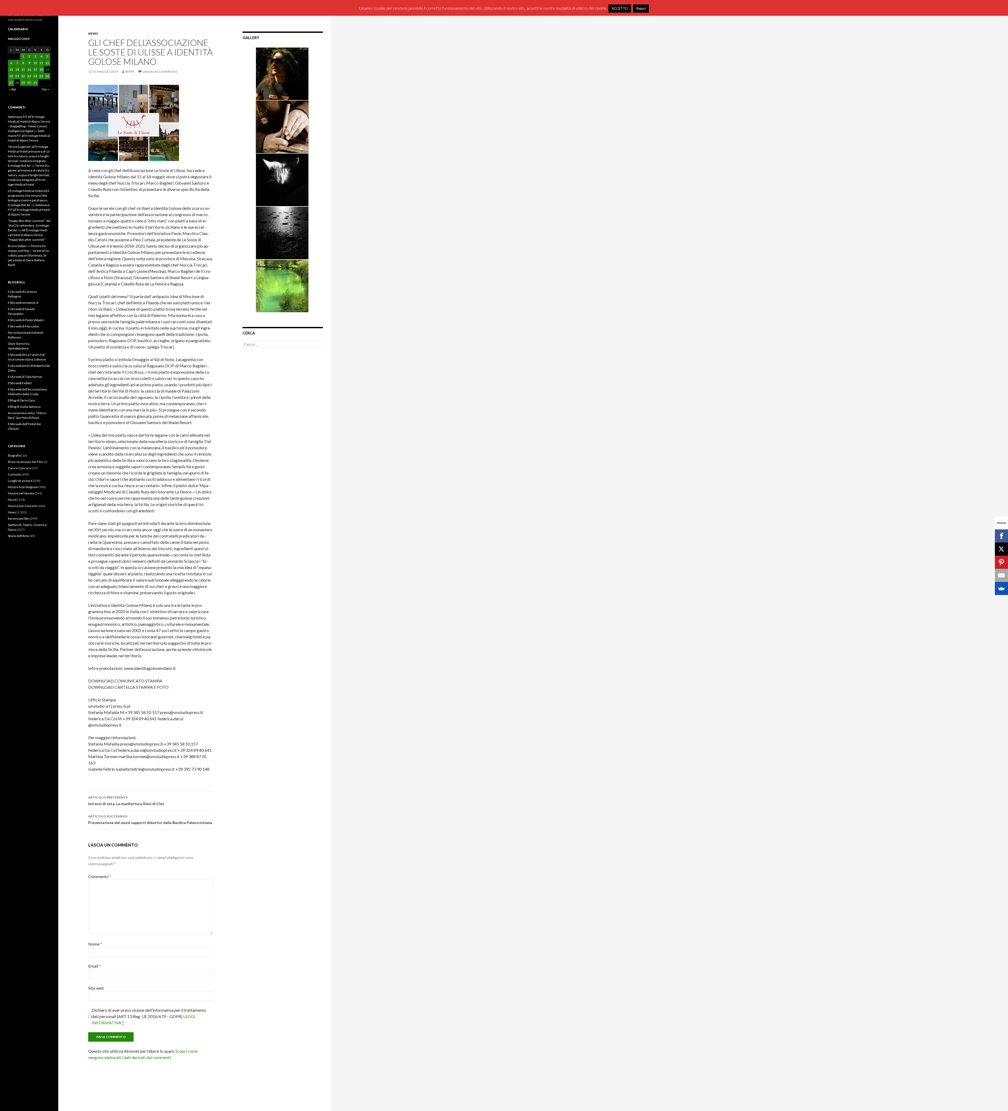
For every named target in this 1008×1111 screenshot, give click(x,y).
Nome (95, 943)
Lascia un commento (160, 72)
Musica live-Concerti (22, 506)
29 (23, 83)
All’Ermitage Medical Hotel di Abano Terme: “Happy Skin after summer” (28, 235)
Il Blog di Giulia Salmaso (24, 407)
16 (29, 69)
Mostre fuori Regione (23, 487)
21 (17, 76)
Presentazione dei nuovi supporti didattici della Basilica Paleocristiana (150, 819)
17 (35, 69)
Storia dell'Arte (18, 536)
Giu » (45, 89)
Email (94, 965)
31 (35, 83)
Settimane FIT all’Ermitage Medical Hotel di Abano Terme (29, 135)
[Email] (1001, 575)
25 (41, 76)
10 (35, 63)
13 (11, 69)
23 (29, 76)
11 (41, 63)
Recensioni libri (18, 518)
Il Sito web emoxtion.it (23, 303)
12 (47, 63)
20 (11, 76)
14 (17, 69)
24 (35, 76)
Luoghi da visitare (20, 481)
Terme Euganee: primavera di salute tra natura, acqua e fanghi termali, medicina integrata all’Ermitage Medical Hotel (29, 175)
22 (23, 76)
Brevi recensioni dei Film (25, 462)
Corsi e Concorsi (19, 468)
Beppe (130, 72)
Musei (12, 500)
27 (11, 83)
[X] (1001, 549)
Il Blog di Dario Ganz (21, 400)
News (93, 33)
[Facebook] (1001, 536)
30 (29, 83)
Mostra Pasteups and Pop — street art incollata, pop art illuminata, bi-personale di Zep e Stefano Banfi (29, 255)
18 (41, 69)
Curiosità (14, 474)
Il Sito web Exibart (20, 383)
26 (47, 76)
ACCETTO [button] (620, 8)
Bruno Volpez (17, 246)
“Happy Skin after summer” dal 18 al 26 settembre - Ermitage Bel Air (29, 225)
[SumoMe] (1001, 588)
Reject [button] (641, 8)
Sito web (96, 987)
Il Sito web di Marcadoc (23, 326)
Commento (99, 876)
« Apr (12, 89)
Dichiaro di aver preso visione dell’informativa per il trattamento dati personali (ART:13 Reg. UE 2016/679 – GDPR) (149, 1016)
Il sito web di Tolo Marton (25, 377)
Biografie (14, 455)
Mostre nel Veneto (21, 493)
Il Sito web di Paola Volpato (26, 320)
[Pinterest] (1001, 562)
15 (23, 69)
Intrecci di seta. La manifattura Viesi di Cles (126, 800)
